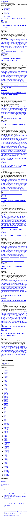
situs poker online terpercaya (16, 225)
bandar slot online (13, 71)
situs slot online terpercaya (10, 80)
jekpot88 (6, 393)
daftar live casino (20, 42)
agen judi (3, 106)
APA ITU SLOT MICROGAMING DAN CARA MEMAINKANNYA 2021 (13, 166)
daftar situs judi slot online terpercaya (15, 138)
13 (8, 363)
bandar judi (16, 106)
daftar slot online (13, 72)
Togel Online (7, 16)
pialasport (6, 370)
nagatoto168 (6, 470)
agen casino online (5, 39)
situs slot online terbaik (16, 153)
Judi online (11, 109)
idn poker (21, 219)
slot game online (15, 154)
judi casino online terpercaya (19, 43)
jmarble (5, 454)
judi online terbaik (19, 109)
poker (8, 220)
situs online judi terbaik (20, 150)
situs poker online (19, 224)
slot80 (5, 407)
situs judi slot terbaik (16, 76)
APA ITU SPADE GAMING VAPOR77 (13, 124)
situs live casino (12, 47)
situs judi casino (20, 46)
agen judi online (9, 106)
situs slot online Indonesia (19, 151)
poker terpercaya (20, 223)
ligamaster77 (7, 440)
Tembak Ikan (7, 14)
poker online (13, 220)
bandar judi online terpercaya (11, 108)
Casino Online (7, 8)
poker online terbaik (10, 221)
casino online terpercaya (9, 42)
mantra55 (6, 428)
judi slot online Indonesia (14, 143)
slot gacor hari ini (5, 484)
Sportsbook (6, 13)
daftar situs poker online (12, 219)
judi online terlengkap (6, 142)
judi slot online (11, 73)
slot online (6, 82)
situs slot (8, 78)
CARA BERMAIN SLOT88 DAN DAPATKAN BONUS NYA (11, 59)
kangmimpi (6, 423)
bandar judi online (5, 136)
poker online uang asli (6, 223)
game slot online (4, 140)
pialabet (5, 378)
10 (5, 363)
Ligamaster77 (4, 481)
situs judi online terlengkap (16, 113)
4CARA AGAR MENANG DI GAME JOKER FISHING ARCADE (12, 334)
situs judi (3, 112)
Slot (18, 80)
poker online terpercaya (20, 221)
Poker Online (7, 10)
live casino (10, 44)
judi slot (6, 73)
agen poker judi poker (13, 215)
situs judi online (9, 112)
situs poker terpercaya (12, 227)
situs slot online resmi (11, 79)
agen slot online (4, 71)
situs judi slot (9, 75)
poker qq (14, 223)
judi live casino (4, 44)
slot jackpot (3, 486)
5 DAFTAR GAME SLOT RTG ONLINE (13, 301)
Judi (7, 109)
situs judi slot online (17, 75)
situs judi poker (10, 224)
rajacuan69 (6, 443)
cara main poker (20, 217)
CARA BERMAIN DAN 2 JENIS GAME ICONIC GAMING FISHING (13, 93)
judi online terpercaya (14, 110)
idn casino (9, 43)
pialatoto (6, 464)
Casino (19, 40)
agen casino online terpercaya (17, 39)
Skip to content (4, 1)
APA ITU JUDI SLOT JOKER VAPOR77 (14, 235)
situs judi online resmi (18, 112)
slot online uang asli (13, 155)
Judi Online (6, 9)
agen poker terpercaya (9, 216)
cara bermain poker (11, 217)
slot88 (2, 485)
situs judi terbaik (13, 114)
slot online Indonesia (14, 82)
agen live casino (13, 40)
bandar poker (18, 216)
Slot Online (6, 12)
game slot (20, 72)
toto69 (5, 434)
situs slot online (14, 78)
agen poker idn (4, 215)
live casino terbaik (11, 46)
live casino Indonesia (19, 44)
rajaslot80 (6, 458)
